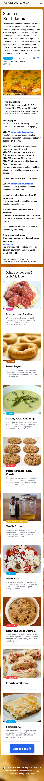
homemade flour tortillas (22, 131)
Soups (10, 413)
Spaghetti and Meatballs (20, 314)
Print (37, 57)
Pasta (10, 309)
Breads (11, 361)
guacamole (8, 243)
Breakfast (12, 625)
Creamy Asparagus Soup (20, 418)
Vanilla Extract (14, 526)
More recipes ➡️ (22, 748)
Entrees (8, 58)
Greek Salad (13, 578)
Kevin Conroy (30, 773)
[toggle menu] (40, 3)
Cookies (11, 465)
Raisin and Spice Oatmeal (21, 630)
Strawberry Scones (17, 683)
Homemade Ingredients (17, 521)
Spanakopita (13, 727)
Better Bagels (14, 366)
